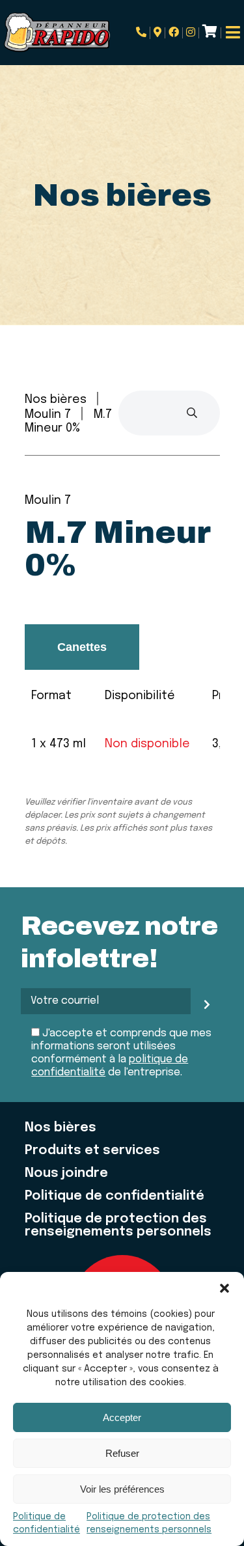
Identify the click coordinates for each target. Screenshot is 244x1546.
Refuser (122, 1453)
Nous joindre (66, 1173)
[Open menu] (232, 32)
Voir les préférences (122, 1489)
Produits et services (92, 1150)
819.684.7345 (143, 33)
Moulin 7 (48, 415)
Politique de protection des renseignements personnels (118, 1226)
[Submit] (192, 413)
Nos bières (56, 400)
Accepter (122, 1417)
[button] (224, 1288)
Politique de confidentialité (114, 1196)
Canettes (82, 647)
